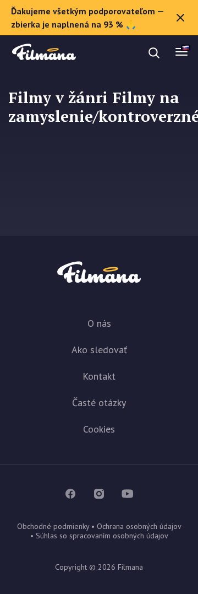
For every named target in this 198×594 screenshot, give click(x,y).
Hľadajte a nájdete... (111, 52)
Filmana (44, 52)
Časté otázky (99, 402)
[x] (180, 17)
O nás (99, 323)
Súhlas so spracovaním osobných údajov (102, 536)
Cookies (99, 429)
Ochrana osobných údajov (139, 526)
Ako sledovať (99, 349)
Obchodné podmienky (53, 526)
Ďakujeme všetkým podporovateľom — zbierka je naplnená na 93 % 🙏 (87, 18)
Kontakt (99, 376)
